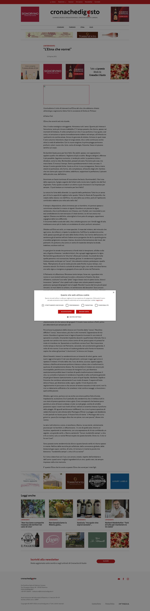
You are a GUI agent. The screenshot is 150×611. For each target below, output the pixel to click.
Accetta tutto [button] (66, 312)
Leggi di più (99, 300)
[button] (75, 317)
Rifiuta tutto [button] (84, 312)
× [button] (113, 292)
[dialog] (75, 305)
